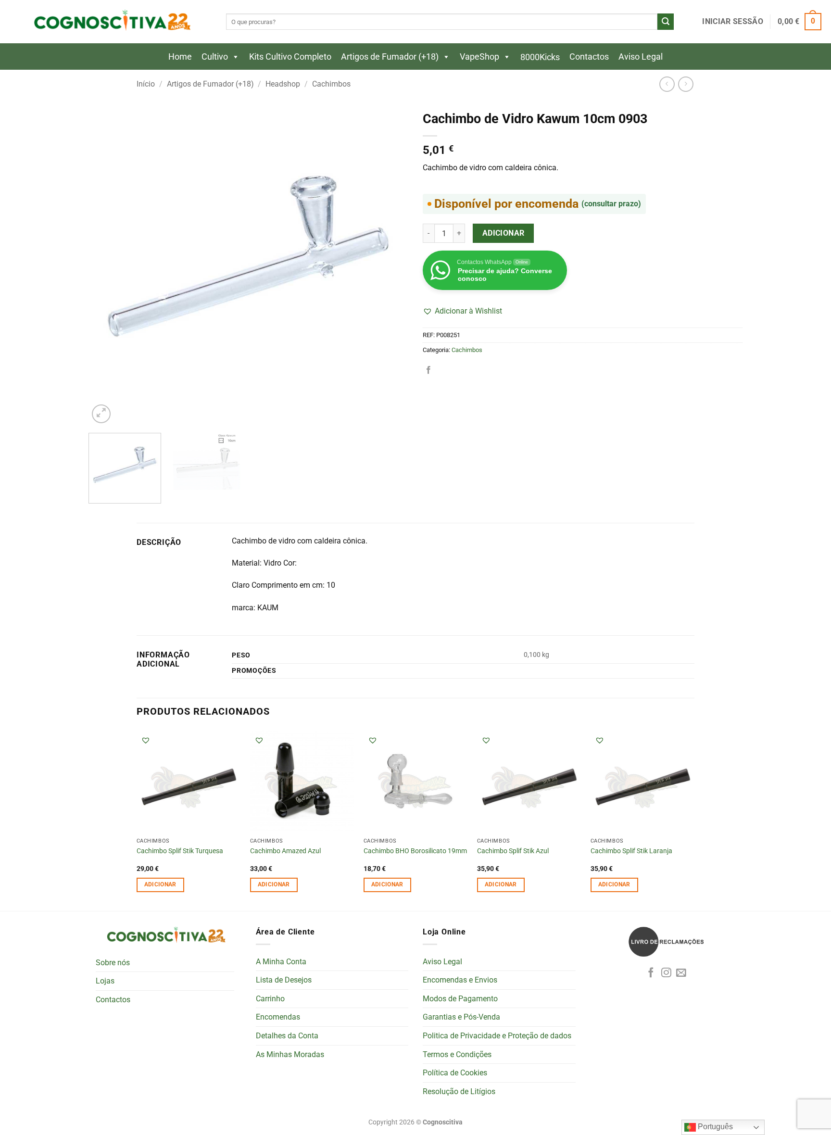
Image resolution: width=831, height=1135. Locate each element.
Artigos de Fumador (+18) (390, 56)
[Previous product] (685, 83)
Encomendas (278, 1017)
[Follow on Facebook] (651, 973)
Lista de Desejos (284, 979)
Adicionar (503, 233)
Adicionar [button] (160, 884)
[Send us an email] (681, 973)
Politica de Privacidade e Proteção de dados (497, 1035)
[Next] (390, 266)
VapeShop (479, 56)
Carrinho (270, 998)
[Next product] (666, 83)
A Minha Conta (281, 961)
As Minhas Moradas (290, 1054)
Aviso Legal (640, 56)
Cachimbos (331, 83)
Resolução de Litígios (459, 1091)
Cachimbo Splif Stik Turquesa (180, 851)
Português (714, 1126)
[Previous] (106, 266)
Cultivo (214, 56)
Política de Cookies (455, 1072)
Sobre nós (113, 962)
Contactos (589, 56)
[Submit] (665, 21)
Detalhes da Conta (287, 1035)
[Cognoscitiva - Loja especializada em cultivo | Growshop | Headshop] (111, 22)
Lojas (105, 980)
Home (180, 56)
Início (146, 83)
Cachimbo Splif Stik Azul (513, 851)
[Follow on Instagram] (666, 973)
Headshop (282, 83)
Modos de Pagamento (460, 998)
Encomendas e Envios (460, 979)
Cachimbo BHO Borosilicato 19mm (415, 851)
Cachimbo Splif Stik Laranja (631, 851)
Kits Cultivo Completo (290, 56)
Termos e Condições (457, 1054)
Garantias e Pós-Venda (461, 1017)
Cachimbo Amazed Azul (285, 851)
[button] (732, 21)
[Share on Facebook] (428, 370)
